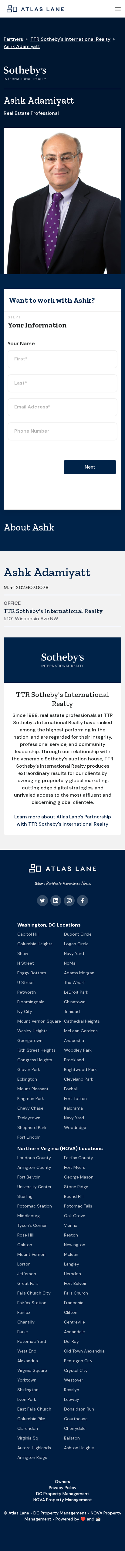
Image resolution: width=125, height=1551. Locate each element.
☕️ (98, 1519)
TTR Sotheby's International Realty (70, 39)
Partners (13, 39)
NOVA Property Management (62, 1499)
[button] (117, 9)
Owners (62, 1481)
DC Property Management (62, 1493)
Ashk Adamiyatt (22, 46)
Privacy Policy (62, 1487)
